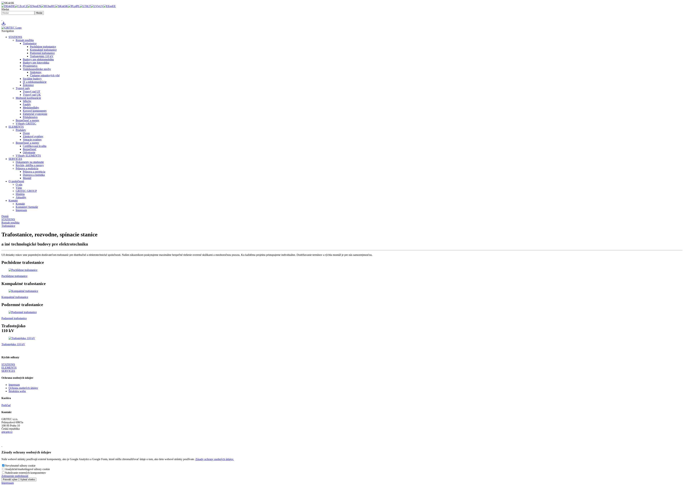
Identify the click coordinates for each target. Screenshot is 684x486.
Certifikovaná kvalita (34, 146)
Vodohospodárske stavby (37, 69)
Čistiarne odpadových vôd (44, 75)
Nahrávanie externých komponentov (25, 472)
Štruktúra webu (17, 391)
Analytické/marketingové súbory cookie (27, 469)
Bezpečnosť (29, 149)
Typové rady (23, 88)
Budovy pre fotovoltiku (36, 62)
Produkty (21, 129)
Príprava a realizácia (27, 168)
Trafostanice (30, 43)
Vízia (19, 187)
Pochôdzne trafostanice (43, 46)
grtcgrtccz (6, 431)
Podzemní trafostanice (42, 53)
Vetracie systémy (32, 139)
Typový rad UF (31, 91)
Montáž (27, 178)
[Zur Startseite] (11, 27)
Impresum (21, 210)
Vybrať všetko (27, 479)
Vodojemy (36, 72)
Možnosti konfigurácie (28, 97)
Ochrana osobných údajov (23, 387)
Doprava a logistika (34, 174)
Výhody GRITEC (26, 123)
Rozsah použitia (25, 40)
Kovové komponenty (35, 110)
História (20, 194)
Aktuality (21, 197)
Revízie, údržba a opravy (30, 165)
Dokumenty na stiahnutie (30, 162)
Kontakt (13, 200)
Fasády (27, 104)
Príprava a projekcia (34, 171)
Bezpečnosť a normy (27, 120)
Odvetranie (29, 152)
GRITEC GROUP (26, 190)
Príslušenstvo (30, 117)
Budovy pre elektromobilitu (38, 59)
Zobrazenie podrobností (14, 475)
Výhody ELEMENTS (28, 155)
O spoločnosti (16, 181)
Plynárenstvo (30, 65)
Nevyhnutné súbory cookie (20, 465)
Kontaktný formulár (27, 206)
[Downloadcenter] (3, 24)
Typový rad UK (32, 94)
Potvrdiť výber (10, 479)
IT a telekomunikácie (34, 81)
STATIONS (15, 36)
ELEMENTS (16, 126)
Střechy (27, 101)
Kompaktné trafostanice (43, 49)
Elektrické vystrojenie (35, 113)
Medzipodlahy (31, 107)
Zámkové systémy (33, 136)
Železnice (28, 85)
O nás (19, 184)
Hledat (5, 9)
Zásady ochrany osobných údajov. (214, 459)
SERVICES (15, 158)
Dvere (26, 133)
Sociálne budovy (32, 78)
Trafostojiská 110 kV (41, 56)
